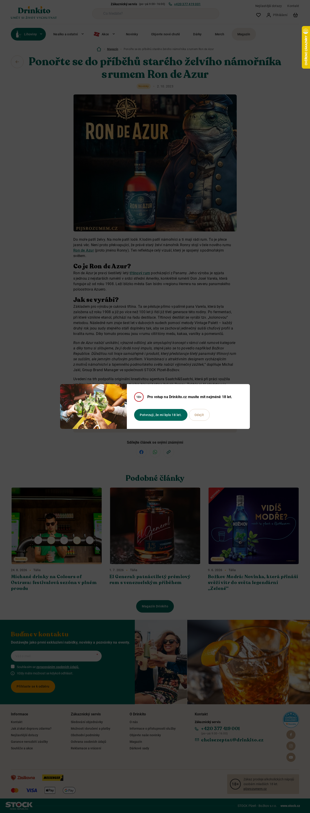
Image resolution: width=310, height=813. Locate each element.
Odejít (199, 415)
